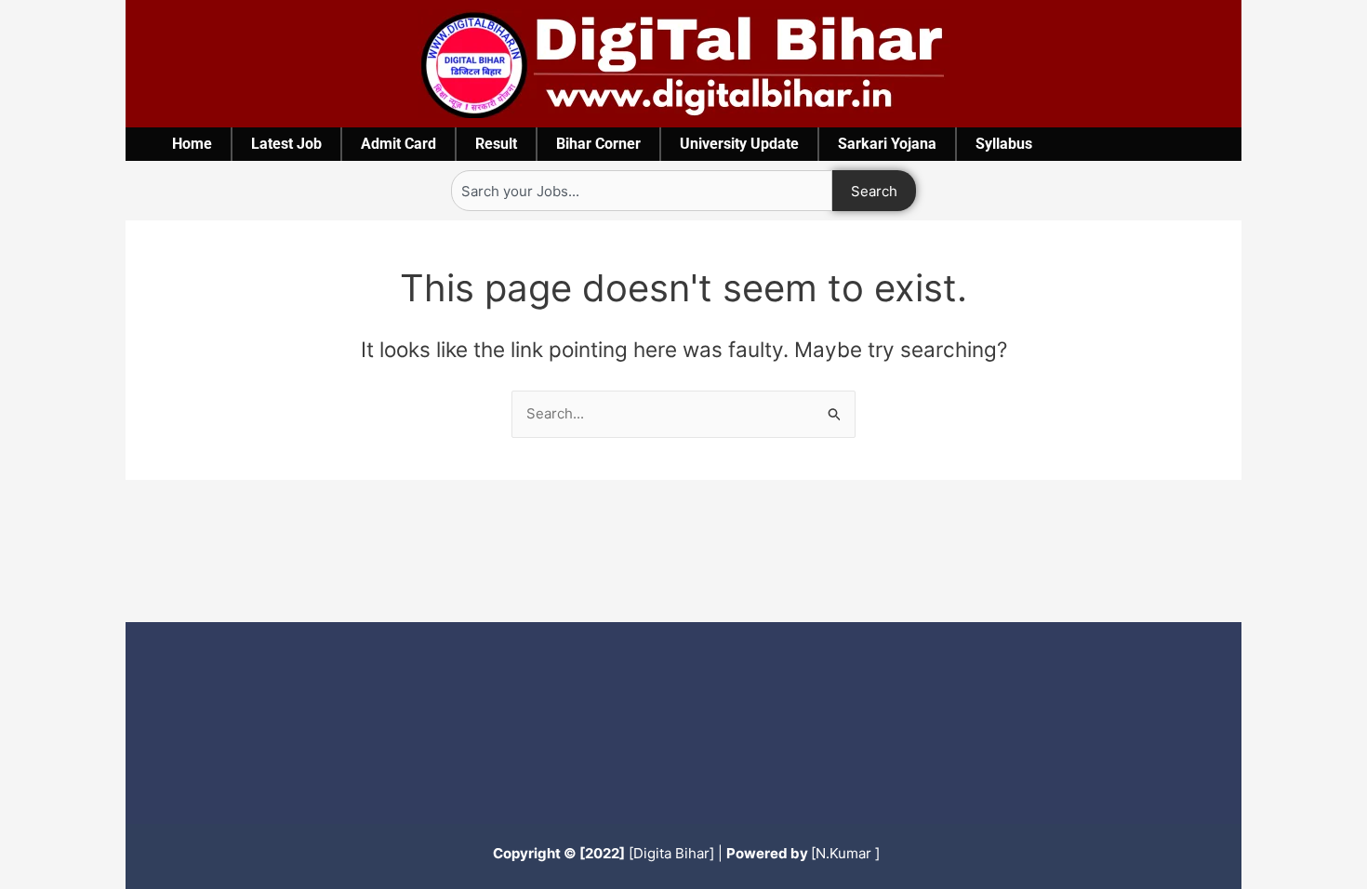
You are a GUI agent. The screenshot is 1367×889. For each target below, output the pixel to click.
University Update (739, 144)
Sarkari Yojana (887, 144)
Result (496, 144)
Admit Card (398, 144)
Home (192, 144)
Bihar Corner (598, 144)
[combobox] (641, 190)
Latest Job (286, 144)
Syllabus (1003, 144)
